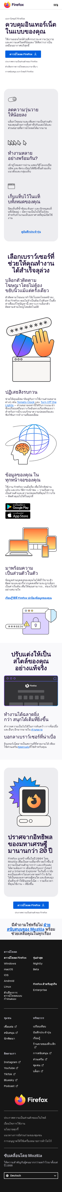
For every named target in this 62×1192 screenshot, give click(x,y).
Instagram (10, 1062)
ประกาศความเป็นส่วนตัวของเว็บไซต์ (25, 1117)
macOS (8, 969)
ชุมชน (36, 1065)
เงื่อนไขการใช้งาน (14, 1123)
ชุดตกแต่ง (23, 746)
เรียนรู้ (36, 1038)
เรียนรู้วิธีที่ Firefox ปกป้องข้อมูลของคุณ (28, 598)
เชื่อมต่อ (8, 1026)
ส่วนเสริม (38, 1059)
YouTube (9, 1068)
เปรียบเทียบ (39, 1026)
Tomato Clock (26, 402)
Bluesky (9, 1080)
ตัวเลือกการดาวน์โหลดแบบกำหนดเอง (13, 995)
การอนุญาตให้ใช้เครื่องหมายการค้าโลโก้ (28, 1141)
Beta (36, 969)
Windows (10, 963)
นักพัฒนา (9, 1038)
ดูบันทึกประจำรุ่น (31, 231)
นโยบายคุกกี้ (11, 1129)
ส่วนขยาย (36, 729)
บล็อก (36, 1071)
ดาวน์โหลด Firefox (21, 54)
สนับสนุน (9, 1032)
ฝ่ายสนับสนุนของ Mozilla (29, 926)
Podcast (9, 1086)
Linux (7, 986)
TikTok (8, 1074)
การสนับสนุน (40, 1053)
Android (9, 980)
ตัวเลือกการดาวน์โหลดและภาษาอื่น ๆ (21, 67)
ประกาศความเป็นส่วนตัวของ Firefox (21, 61)
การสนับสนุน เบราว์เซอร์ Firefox (19, 72)
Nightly (37, 963)
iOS (6, 975)
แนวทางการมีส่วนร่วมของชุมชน (23, 1135)
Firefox (31, 1099)
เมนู (56, 4)
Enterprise (40, 990)
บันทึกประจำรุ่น (42, 1032)
